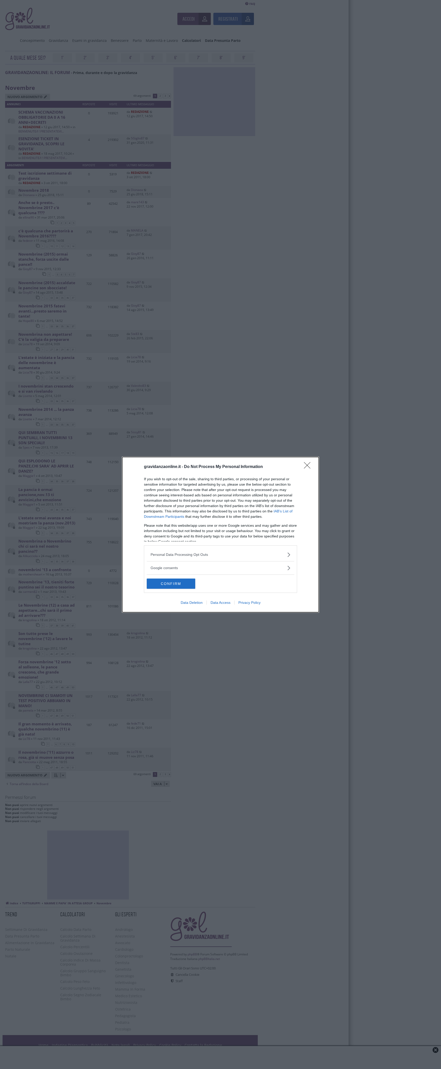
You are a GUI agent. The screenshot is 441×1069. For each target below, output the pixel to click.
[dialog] (220, 534)
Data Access (220, 602)
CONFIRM (171, 584)
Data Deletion (192, 602)
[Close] (309, 467)
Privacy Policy (249, 602)
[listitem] (220, 554)
